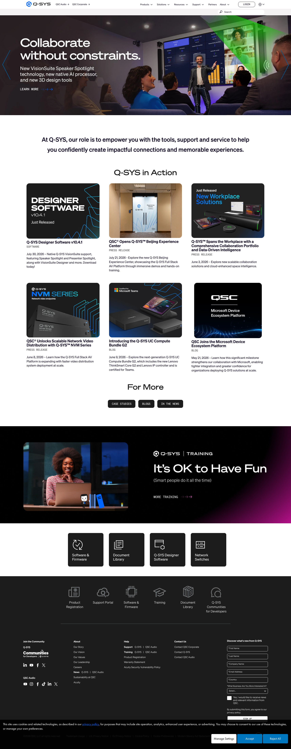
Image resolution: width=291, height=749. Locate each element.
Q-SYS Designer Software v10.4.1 (54, 242)
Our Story (79, 647)
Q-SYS (26, 647)
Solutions (161, 4)
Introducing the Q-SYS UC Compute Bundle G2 (139, 343)
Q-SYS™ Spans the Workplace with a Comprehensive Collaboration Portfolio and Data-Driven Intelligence (225, 245)
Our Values (79, 657)
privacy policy (234, 712)
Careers (78, 667)
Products (144, 4)
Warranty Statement (134, 662)
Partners (212, 4)
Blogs (146, 404)
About (223, 4)
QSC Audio (29, 679)
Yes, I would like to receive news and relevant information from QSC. (249, 700)
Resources (179, 4)
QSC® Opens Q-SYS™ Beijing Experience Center (144, 243)
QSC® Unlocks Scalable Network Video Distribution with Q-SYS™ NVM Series (60, 343)
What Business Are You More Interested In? (247, 686)
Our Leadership (82, 662)
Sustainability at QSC (84, 677)
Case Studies (121, 404)
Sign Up (247, 719)
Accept (249, 739)
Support (196, 4)
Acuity (77, 682)
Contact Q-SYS (182, 652)
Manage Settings (224, 739)
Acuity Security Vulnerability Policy (142, 667)
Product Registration (135, 657)
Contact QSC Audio (184, 657)
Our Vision (79, 652)
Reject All (275, 739)
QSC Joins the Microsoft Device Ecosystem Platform (218, 343)
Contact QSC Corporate (186, 647)
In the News (170, 404)
